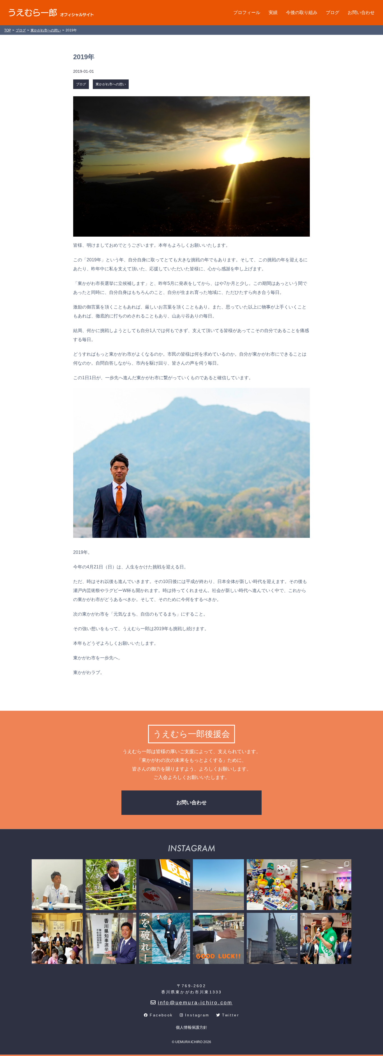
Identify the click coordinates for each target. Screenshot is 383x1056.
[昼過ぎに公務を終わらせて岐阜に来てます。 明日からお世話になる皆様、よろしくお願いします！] (164, 884)
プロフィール (246, 12)
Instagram (197, 1015)
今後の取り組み (301, 12)
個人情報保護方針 (191, 1027)
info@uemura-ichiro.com (195, 1002)
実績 (273, 12)
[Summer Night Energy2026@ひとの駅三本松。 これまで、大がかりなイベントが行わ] (325, 884)
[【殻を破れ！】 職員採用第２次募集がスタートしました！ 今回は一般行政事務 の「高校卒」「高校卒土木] (164, 938)
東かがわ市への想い (111, 84)
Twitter (230, 1015)
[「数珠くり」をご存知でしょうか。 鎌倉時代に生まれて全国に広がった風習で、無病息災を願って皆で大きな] (57, 938)
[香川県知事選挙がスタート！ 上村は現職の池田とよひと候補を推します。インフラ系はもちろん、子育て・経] (325, 938)
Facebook (161, 1015)
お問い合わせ (361, 12)
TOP (7, 30)
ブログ (332, 12)
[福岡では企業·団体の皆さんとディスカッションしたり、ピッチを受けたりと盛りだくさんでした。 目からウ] (57, 884)
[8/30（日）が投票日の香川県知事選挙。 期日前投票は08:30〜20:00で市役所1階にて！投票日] (111, 938)
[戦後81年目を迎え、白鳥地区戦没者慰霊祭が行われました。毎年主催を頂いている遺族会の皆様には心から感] (272, 938)
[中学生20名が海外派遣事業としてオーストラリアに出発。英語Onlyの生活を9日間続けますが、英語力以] (218, 938)
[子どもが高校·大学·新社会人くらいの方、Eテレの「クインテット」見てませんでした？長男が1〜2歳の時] (272, 884)
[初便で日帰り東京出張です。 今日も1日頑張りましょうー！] (218, 884)
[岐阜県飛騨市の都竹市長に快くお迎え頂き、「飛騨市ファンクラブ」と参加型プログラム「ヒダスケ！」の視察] (111, 884)
